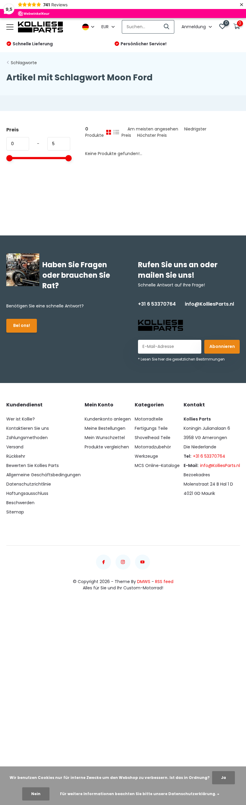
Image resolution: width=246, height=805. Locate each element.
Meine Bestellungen (105, 428)
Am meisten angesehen (153, 129)
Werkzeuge (146, 456)
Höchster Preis (152, 135)
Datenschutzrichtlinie (28, 484)
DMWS (143, 582)
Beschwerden (20, 503)
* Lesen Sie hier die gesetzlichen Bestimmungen (181, 359)
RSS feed (164, 582)
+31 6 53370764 (157, 304)
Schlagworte (24, 63)
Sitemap (15, 512)
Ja (223, 777)
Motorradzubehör (153, 447)
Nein (35, 793)
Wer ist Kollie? (20, 419)
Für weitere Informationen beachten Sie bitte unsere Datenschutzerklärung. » (139, 793)
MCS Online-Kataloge (157, 465)
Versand (14, 447)
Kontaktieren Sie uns (27, 428)
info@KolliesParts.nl (209, 304)
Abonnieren (222, 346)
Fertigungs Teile (151, 428)
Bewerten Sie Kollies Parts (32, 465)
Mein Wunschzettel (105, 438)
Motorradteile (149, 419)
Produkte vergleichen (107, 447)
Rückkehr (15, 456)
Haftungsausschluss (27, 493)
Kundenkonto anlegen (108, 419)
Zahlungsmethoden (27, 438)
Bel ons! (21, 325)
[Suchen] (166, 27)
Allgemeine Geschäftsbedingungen (43, 475)
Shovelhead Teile (152, 438)
